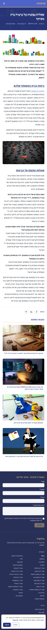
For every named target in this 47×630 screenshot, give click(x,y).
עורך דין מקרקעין (39, 580)
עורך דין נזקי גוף (39, 583)
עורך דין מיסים (18, 577)
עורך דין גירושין (39, 571)
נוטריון (42, 565)
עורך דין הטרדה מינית (16, 574)
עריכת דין (41, 593)
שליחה (39, 525)
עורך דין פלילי (18, 583)
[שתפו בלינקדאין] (31, 312)
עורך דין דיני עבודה (17, 571)
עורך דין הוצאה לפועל (37, 574)
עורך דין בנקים (18, 568)
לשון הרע (41, 562)
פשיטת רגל (19, 596)
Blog (42, 556)
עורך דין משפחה (17, 580)
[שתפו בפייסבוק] (36, 312)
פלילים (42, 596)
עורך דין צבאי (40, 586)
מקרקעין (20, 562)
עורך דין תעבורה (18, 590)
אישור (7, 625)
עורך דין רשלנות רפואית (37, 590)
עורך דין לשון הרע (38, 577)
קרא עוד (15, 620)
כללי (21, 559)
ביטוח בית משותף (37, 91)
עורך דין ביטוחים (39, 568)
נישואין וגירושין (18, 565)
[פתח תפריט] (4, 3)
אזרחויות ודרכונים (17, 556)
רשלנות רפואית (39, 599)
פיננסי (21, 593)
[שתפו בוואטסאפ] (26, 312)
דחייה (15, 625)
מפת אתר (41, 612)
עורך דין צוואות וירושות (15, 586)
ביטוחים (41, 24)
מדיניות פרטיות (39, 609)
